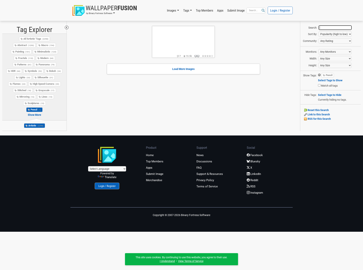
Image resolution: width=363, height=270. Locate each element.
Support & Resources (209, 174)
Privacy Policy (205, 180)
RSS (252, 186)
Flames (19, 83)
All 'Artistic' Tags (35, 38)
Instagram (256, 192)
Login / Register (280, 10)
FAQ (199, 167)
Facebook (256, 155)
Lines (47, 96)
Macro (47, 45)
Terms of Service (207, 186)
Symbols (35, 71)
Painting (22, 51)
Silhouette (45, 77)
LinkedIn (255, 174)
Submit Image (236, 10)
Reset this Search (318, 110)
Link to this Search (318, 114)
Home (150, 155)
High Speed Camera (46, 83)
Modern (47, 58)
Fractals (25, 58)
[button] (104, 10)
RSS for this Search (319, 118)
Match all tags (329, 85)
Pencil (36, 109)
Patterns (24, 64)
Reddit (254, 180)
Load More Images (183, 68)
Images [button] (171, 10)
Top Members (204, 10)
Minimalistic (46, 51)
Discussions (204, 161)
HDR (15, 71)
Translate (110, 177)
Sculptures (36, 103)
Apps (220, 10)
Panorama (47, 64)
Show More (34, 114)
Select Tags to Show (330, 80)
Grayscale (46, 90)
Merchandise (154, 180)
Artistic (35, 125)
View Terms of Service (190, 261)
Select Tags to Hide (329, 94)
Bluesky (255, 161)
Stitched (24, 90)
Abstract (25, 45)
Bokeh (55, 71)
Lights (24, 77)
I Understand (167, 261)
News (200, 155)
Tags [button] (186, 10)
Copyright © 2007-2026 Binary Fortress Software (181, 215)
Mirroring (26, 96)
